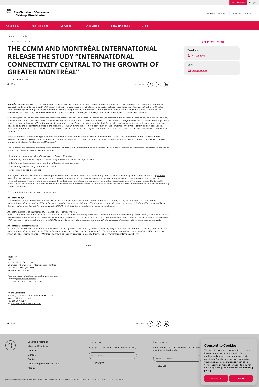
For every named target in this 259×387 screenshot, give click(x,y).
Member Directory (242, 13)
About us (33, 350)
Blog (145, 25)
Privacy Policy (107, 379)
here (54, 192)
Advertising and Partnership (43, 363)
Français (253, 2)
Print (13, 84)
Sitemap (119, 379)
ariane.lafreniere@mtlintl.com (26, 303)
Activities (92, 25)
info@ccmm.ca (199, 70)
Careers (32, 354)
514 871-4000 (198, 55)
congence (120, 25)
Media (24, 36)
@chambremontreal (26, 278)
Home (10, 36)
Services (66, 25)
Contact (32, 359)
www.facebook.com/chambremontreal (38, 276)
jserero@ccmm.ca (20, 270)
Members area (238, 2)
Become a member (216, 13)
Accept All (216, 378)
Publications (39, 25)
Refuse (241, 378)
